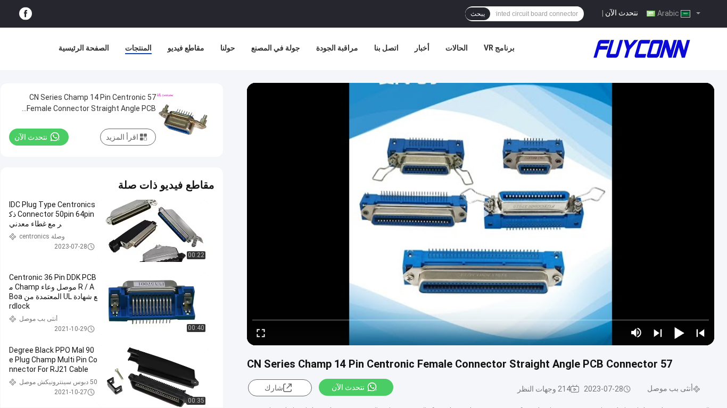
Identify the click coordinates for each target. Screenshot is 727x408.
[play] (480, 214)
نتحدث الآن (621, 12)
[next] (657, 333)
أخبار (422, 48)
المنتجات (138, 48)
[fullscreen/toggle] (260, 333)
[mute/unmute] (636, 333)
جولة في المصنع (275, 48)
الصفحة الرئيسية (84, 48)
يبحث (477, 14)
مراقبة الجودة (337, 48)
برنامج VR (499, 48)
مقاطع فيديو (186, 48)
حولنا (227, 48)
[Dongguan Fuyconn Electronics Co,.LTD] (641, 49)
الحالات (456, 48)
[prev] (700, 333)
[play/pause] (679, 333)
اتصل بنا (386, 48)
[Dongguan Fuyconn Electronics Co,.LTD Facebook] (25, 14)
